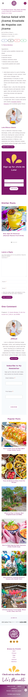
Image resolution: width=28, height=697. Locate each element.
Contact (14, 688)
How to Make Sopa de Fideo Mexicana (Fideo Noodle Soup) (14, 546)
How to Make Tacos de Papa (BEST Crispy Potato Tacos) (14, 449)
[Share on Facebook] (4, 40)
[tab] (11, 242)
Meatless (14, 661)
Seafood (14, 659)
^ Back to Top (11, 686)
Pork (14, 657)
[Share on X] (11, 40)
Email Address (10, 378)
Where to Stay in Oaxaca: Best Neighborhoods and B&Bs (14, 513)
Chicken (14, 653)
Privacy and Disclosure (14, 690)
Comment (5, 257)
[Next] (24, 223)
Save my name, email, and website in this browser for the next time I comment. (14, 293)
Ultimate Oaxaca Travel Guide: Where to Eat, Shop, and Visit (14, 610)
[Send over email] (23, 40)
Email (4, 288)
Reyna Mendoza (8, 45)
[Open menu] (3, 3)
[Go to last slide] (4, 223)
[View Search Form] (25, 3)
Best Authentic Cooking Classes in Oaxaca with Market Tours (14, 578)
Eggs (14, 655)
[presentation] (14, 218)
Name (4, 281)
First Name (9, 392)
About (19, 686)
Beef (14, 651)
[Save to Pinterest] (17, 40)
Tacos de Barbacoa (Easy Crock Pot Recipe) (14, 481)
